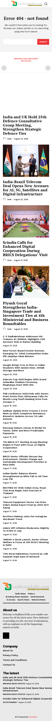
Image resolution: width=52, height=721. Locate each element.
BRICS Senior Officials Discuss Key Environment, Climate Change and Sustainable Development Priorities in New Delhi (25, 460)
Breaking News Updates (14, 684)
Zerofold (33, 717)
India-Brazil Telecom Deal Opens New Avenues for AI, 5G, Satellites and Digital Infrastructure (26, 187)
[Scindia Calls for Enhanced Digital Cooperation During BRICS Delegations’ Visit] (26, 221)
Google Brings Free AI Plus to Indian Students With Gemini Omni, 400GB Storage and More (24, 368)
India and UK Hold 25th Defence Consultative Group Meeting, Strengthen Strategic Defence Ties (25, 125)
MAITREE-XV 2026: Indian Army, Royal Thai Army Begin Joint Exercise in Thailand (24, 490)
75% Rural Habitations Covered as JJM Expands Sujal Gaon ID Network (25, 555)
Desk (9, 139)
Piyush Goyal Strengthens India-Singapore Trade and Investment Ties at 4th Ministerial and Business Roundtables (25, 313)
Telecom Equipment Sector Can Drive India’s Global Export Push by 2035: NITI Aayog (26, 505)
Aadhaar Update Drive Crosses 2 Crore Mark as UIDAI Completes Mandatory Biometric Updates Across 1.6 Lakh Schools (25, 414)
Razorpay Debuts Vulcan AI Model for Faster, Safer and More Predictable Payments (24, 430)
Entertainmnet (10, 702)
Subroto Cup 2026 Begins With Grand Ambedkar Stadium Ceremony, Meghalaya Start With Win (24, 382)
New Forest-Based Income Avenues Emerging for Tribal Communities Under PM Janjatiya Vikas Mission (26, 353)
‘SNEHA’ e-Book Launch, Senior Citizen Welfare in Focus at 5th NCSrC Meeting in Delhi (26, 542)
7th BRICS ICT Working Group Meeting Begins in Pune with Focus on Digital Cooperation (25, 445)
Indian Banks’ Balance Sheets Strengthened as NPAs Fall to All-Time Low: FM (25, 476)
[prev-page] (4, 68)
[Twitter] (6, 635)
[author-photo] (5, 138)
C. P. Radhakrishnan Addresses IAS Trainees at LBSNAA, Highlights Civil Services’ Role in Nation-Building (24, 339)
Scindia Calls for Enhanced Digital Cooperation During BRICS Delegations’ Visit (25, 248)
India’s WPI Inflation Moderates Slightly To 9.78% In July (26, 529)
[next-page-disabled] (48, 68)
